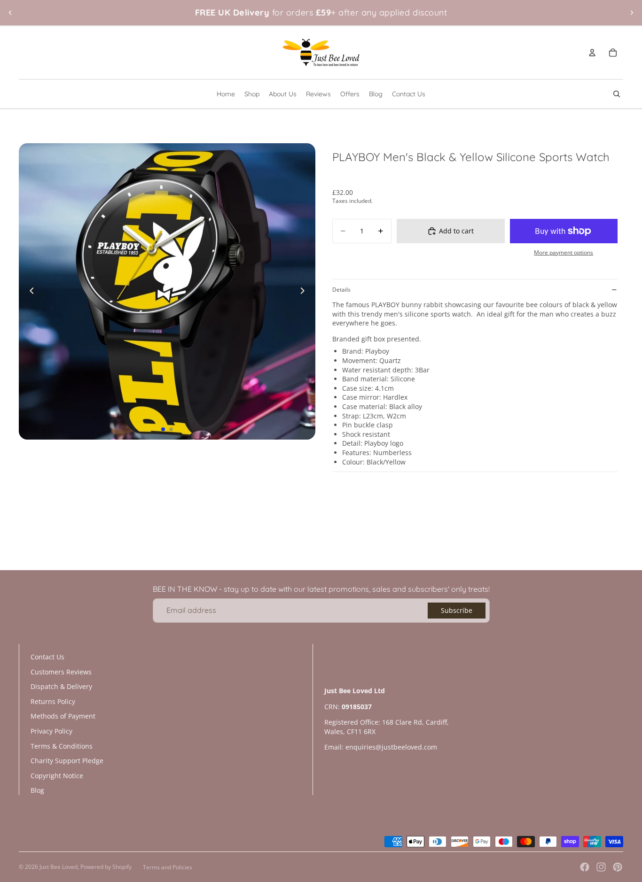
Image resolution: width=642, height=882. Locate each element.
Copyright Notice (57, 775)
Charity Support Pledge (67, 760)
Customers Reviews (61, 671)
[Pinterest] (617, 867)
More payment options (563, 252)
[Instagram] (601, 867)
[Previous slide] (10, 12)
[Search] (616, 94)
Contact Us (47, 656)
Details (341, 290)
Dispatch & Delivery (61, 686)
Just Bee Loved (58, 867)
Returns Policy (53, 701)
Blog (37, 790)
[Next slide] (631, 12)
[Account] (592, 52)
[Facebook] (584, 867)
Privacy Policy (51, 731)
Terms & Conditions (62, 746)
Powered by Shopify (106, 867)
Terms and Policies (167, 867)
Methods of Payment (63, 716)
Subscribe (456, 610)
